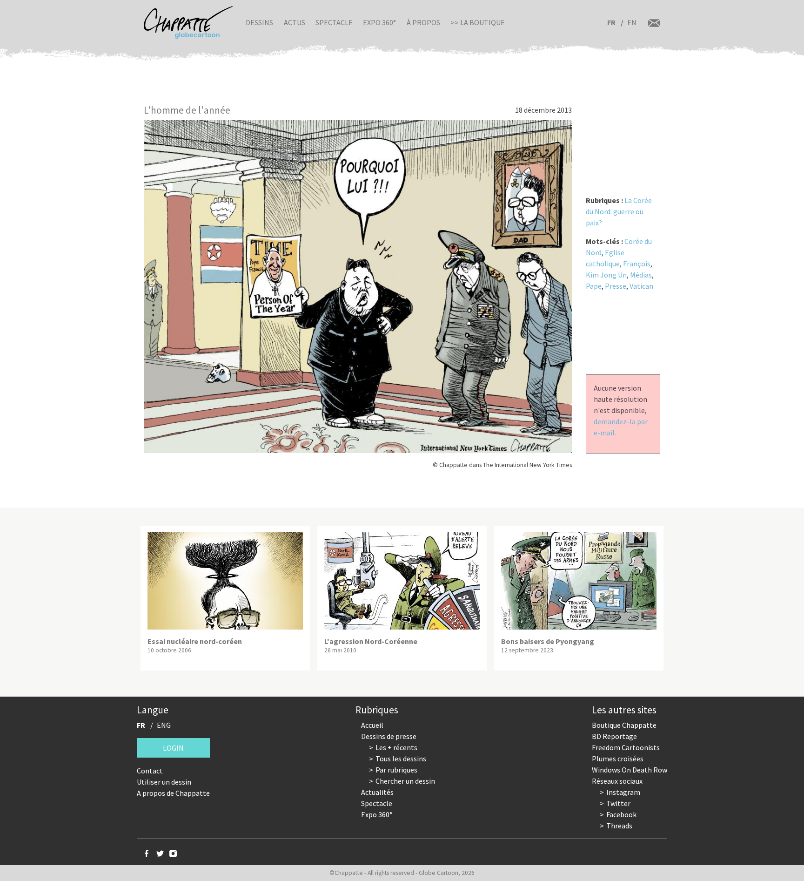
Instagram (623, 792)
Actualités (377, 792)
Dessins (259, 22)
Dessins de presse (388, 736)
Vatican (641, 286)
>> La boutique (477, 22)
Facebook (621, 814)
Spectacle (334, 22)
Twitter (618, 803)
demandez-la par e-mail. (621, 427)
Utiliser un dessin (164, 781)
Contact (150, 770)
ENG (164, 725)
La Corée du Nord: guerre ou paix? (619, 211)
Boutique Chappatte (624, 725)
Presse (615, 286)
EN (631, 22)
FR (611, 22)
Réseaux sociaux (617, 781)
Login (173, 747)
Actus (294, 22)
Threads (619, 825)
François (636, 263)
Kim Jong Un (606, 274)
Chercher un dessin (405, 781)
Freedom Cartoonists (626, 747)
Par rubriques (396, 769)
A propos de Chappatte (173, 793)
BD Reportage (614, 736)
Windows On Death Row (629, 769)
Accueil (372, 725)
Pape (594, 286)
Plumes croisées (617, 758)
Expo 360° (379, 22)
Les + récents (396, 747)
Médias (641, 274)
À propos (423, 22)
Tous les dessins (400, 758)
